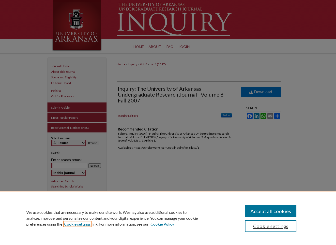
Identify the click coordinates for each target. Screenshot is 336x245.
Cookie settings (77, 224)
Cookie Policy (162, 224)
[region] (168, 218)
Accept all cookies (270, 211)
